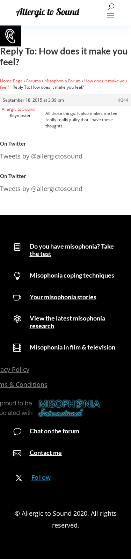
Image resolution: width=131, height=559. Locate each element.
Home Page (11, 81)
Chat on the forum (54, 431)
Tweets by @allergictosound (41, 156)
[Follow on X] (18, 478)
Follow (41, 477)
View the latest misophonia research (67, 322)
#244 (123, 100)
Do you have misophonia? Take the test (72, 250)
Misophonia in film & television (72, 347)
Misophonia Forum (62, 81)
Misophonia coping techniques (72, 275)
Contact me (46, 452)
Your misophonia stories (63, 297)
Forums (33, 81)
